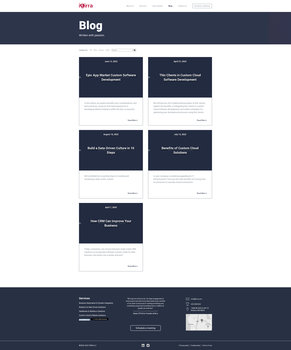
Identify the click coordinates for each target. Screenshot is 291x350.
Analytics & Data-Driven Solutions (92, 307)
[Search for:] (122, 50)
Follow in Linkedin (84, 320)
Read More (132, 120)
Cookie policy (195, 345)
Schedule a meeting (145, 328)
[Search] (134, 50)
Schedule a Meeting (202, 6)
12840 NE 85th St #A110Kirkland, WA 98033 (200, 309)
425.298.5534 (196, 304)
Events (101, 50)
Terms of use (207, 345)
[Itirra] (86, 6)
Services (142, 6)
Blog (170, 6)
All (91, 50)
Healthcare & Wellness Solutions (92, 311)
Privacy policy (184, 345)
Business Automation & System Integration (96, 303)
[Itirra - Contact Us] (199, 330)
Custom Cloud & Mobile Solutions (92, 315)
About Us (130, 6)
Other (108, 50)
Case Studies (157, 6)
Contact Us (182, 6)
